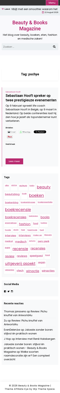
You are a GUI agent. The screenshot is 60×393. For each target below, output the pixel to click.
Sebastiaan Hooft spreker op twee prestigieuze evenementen (31, 98)
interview (10, 235)
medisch (21, 242)
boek (24, 193)
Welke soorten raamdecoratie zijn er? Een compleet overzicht (27, 355)
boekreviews (33, 216)
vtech (20, 270)
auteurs (23, 185)
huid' (42, 230)
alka (7, 185)
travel (47, 255)
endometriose (10, 223)
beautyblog (12, 194)
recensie (20, 248)
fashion (25, 224)
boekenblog (11, 202)
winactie (32, 271)
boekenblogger (28, 202)
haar (23, 230)
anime (14, 185)
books (45, 217)
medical (9, 241)
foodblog (44, 223)
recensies (38, 248)
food (35, 223)
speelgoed (36, 255)
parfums (32, 241)
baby (32, 185)
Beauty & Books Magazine (30, 26)
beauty (44, 187)
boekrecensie (18, 209)
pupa (7, 247)
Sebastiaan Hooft (13, 92)
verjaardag (9, 270)
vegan (41, 262)
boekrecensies (15, 217)
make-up (37, 235)
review (9, 256)
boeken (36, 195)
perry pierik (43, 241)
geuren (16, 230)
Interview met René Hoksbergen (35, 339)
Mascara (48, 235)
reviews (22, 256)
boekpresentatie (45, 202)
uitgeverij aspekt (20, 263)
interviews (25, 235)
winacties (48, 271)
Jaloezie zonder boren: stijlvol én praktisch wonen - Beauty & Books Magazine (25, 348)
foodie (8, 230)
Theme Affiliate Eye (17, 389)
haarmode (32, 230)
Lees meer (14, 161)
